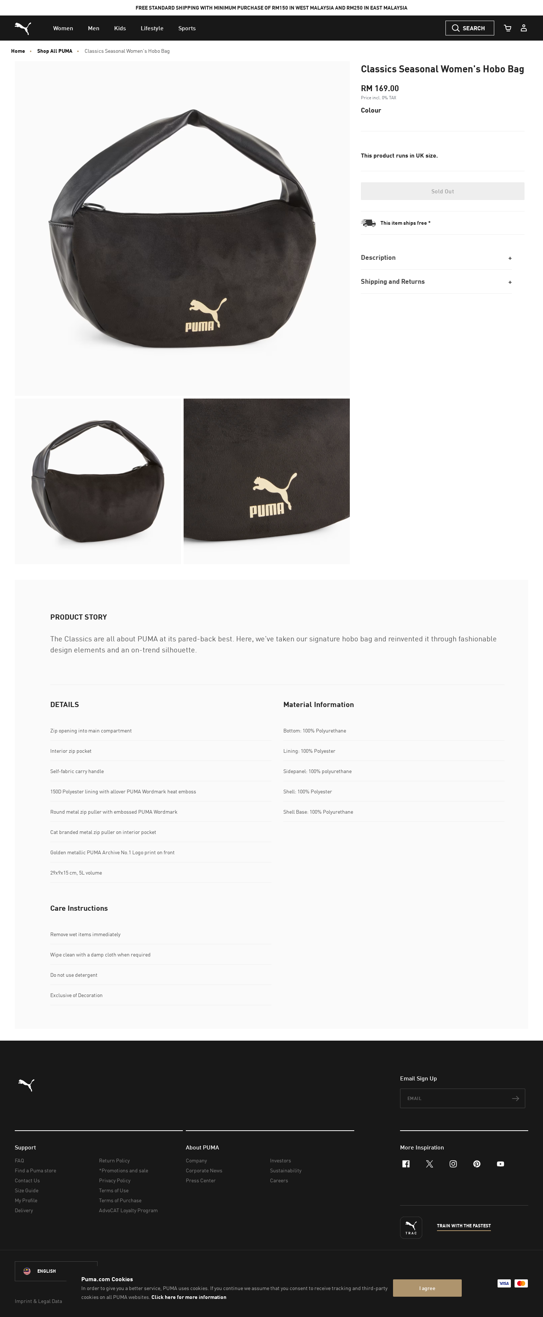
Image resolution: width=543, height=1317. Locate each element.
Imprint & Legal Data (38, 1301)
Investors (280, 1160)
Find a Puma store (35, 1170)
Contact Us (27, 1180)
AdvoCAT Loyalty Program (128, 1210)
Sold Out (442, 191)
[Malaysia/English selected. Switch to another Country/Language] (56, 1271)
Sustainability (285, 1170)
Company (196, 1160)
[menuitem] (63, 28)
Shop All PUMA (54, 51)
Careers (279, 1180)
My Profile (26, 1200)
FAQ (19, 1160)
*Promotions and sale (123, 1170)
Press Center (201, 1180)
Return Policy (114, 1160)
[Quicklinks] (524, 28)
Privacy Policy (114, 1180)
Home (18, 51)
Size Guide (26, 1190)
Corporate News (204, 1170)
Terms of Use (114, 1190)
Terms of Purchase (120, 1200)
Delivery (24, 1210)
